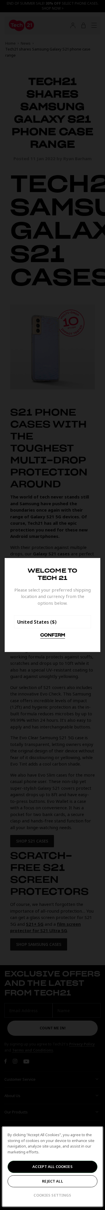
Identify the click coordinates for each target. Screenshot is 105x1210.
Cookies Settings (52, 1195)
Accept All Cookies (52, 1166)
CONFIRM (52, 635)
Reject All (52, 1181)
